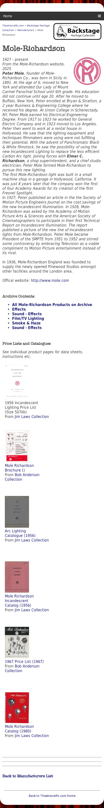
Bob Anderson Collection (22, 477)
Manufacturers (25, 30)
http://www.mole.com (50, 280)
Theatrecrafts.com (13, 25)
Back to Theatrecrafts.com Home (52, 796)
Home (7, 16)
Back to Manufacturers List (27, 776)
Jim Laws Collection (32, 416)
